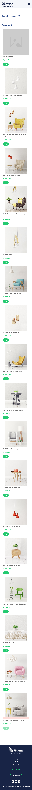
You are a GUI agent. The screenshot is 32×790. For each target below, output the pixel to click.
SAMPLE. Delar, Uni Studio (11, 332)
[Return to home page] (7, 3)
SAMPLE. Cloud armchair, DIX (12, 293)
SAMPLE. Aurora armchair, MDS (12, 175)
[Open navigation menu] (28, 4)
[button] (6, 64)
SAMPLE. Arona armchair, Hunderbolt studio (14, 135)
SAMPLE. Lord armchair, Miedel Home (14, 449)
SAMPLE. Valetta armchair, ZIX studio (14, 681)
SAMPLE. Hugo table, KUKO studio (13, 410)
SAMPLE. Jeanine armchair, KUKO (13, 720)
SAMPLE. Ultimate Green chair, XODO (14, 604)
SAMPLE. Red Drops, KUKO (11, 526)
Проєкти (16, 761)
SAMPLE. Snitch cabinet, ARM (12, 565)
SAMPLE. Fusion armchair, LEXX (13, 371)
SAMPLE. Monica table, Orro (11, 487)
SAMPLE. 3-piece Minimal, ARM (12, 95)
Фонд (16, 759)
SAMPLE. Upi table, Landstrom (12, 643)
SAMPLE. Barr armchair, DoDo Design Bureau (14, 215)
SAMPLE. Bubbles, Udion (10, 255)
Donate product (8, 56)
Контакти (16, 764)
